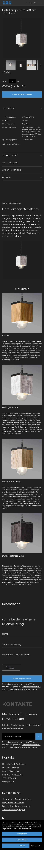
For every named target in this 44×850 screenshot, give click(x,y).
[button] (35, 845)
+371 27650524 (9, 778)
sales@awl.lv (8, 782)
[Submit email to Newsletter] (38, 736)
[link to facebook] (3, 818)
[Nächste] (40, 65)
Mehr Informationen (24, 829)
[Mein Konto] (26, 3)
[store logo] (7, 3)
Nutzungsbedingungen (26, 689)
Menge (4, 81)
